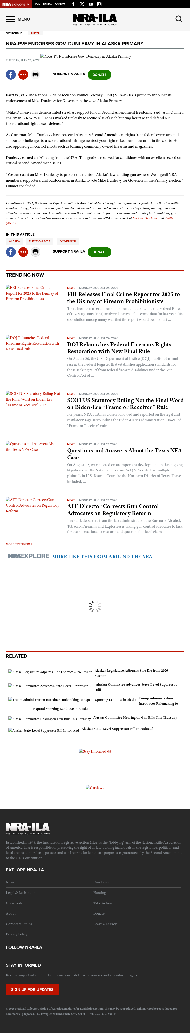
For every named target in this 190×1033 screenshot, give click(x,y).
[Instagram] (99, 3)
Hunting (99, 892)
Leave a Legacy (105, 924)
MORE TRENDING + (19, 544)
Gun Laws (101, 882)
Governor (68, 241)
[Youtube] (90, 3)
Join (37, 4)
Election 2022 (39, 241)
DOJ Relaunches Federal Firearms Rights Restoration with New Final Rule (119, 348)
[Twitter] (82, 3)
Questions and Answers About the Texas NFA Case (124, 454)
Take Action (102, 903)
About (11, 913)
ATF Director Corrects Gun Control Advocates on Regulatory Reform (113, 509)
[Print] (36, 78)
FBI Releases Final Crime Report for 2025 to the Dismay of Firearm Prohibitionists (123, 297)
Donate (60, 4)
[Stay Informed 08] (95, 751)
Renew (47, 4)
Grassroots (14, 903)
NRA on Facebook (145, 218)
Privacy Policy (16, 934)
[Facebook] (73, 3)
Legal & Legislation (21, 892)
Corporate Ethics (19, 924)
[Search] (179, 19)
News (35, 32)
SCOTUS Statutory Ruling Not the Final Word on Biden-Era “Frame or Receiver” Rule (125, 403)
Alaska (14, 241)
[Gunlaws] (95, 787)
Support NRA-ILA (69, 74)
